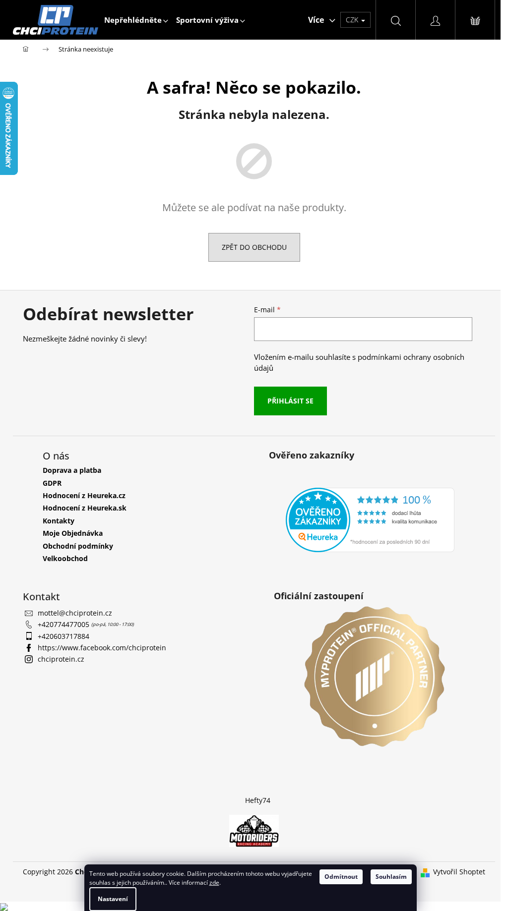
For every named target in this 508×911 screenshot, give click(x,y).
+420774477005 (64, 624)
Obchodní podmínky (78, 546)
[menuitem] (136, 20)
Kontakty (58, 520)
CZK (353, 19)
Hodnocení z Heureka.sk (85, 508)
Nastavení (113, 899)
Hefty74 (257, 800)
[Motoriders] (254, 830)
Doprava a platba (72, 470)
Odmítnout (341, 876)
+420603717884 (63, 636)
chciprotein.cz (61, 659)
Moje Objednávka (73, 533)
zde (214, 882)
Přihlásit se (290, 400)
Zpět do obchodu (254, 247)
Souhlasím (391, 876)
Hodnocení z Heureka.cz (84, 495)
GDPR (52, 483)
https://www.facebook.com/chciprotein (102, 647)
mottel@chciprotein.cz (75, 613)
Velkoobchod (65, 558)
